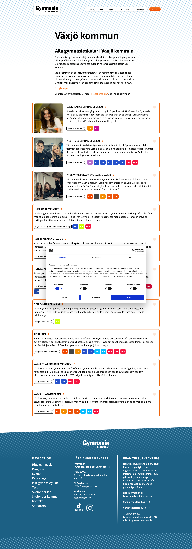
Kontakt (37, 501)
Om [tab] (129, 258)
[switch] (83, 288)
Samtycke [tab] (63, 258)
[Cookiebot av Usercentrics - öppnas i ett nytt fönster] (134, 250)
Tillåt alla (128, 298)
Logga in (155, 9)
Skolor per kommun (45, 496)
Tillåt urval (96, 298)
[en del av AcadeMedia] (49, 13)
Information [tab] (96, 258)
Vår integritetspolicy (134, 507)
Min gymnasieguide (45, 483)
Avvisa (64, 298)
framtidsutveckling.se (135, 496)
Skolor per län (41, 492)
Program (110, 9)
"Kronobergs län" (99, 93)
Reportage (140, 9)
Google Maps (61, 88)
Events (128, 9)
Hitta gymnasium (96, 9)
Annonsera (39, 505)
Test (120, 9)
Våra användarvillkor (135, 501)
